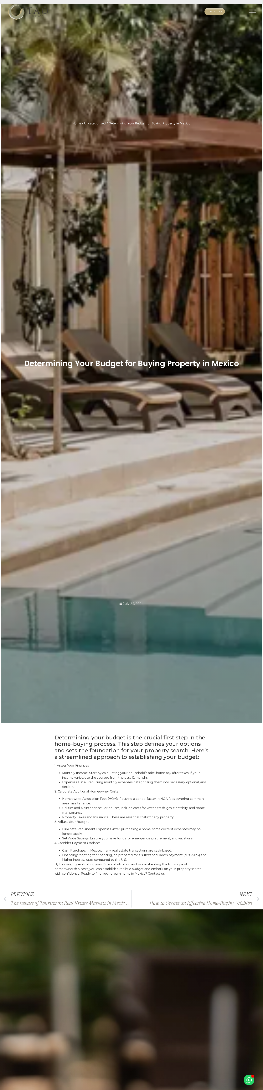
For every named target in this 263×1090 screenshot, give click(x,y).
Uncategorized (95, 123)
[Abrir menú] (252, 11)
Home (76, 123)
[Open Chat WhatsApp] (249, 1080)
